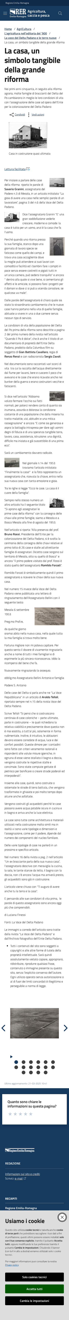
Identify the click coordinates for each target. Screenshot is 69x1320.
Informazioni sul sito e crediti (22, 1174)
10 (38, 1067)
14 (31, 1072)
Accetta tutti (34, 1289)
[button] (60, 13)
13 (23, 1072)
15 (38, 1072)
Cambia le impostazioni (34, 1301)
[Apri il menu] (5, 13)
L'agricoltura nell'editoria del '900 (25, 33)
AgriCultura (24, 29)
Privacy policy (12, 1265)
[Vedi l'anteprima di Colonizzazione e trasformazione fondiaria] (34, 1023)
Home (8, 29)
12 (53, 1067)
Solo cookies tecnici (34, 1277)
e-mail (19, 1178)
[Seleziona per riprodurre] (11, 1056)
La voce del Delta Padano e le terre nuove (30, 38)
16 (45, 1072)
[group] (34, 1023)
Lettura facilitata (15, 169)
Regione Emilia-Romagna (17, 3)
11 (45, 1067)
